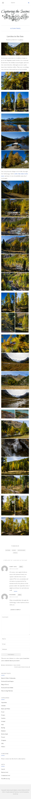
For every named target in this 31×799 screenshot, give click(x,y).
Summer (3, 731)
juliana (21, 40)
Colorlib (21, 792)
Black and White (5, 708)
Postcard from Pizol (21, 667)
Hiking (14, 550)
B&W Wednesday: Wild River (11, 665)
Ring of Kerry (5, 684)
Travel (18, 28)
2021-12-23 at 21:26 (14, 596)
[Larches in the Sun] (15, 49)
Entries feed (4, 772)
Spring (3, 727)
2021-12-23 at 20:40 (14, 568)
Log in (3, 769)
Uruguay (3, 740)
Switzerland (21, 550)
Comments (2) (15, 546)
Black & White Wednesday (8, 678)
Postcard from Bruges (7, 681)
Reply (21, 566)
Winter (3, 746)
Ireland (3, 721)
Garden (3, 718)
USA (2, 743)
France (3, 715)
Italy (2, 724)
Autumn (13, 28)
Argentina (4, 702)
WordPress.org (5, 778)
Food (2, 712)
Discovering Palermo (7, 691)
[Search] (29, 3)
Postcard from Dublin (7, 687)
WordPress (15, 794)
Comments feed (5, 775)
